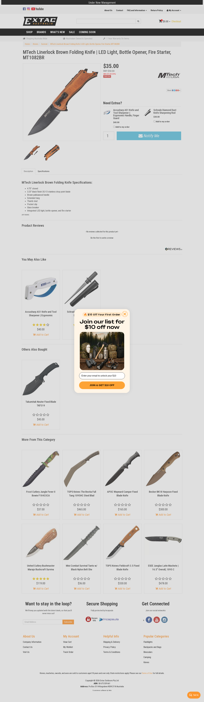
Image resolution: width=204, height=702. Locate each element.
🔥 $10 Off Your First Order (102, 314)
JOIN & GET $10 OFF (102, 385)
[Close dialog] (125, 314)
